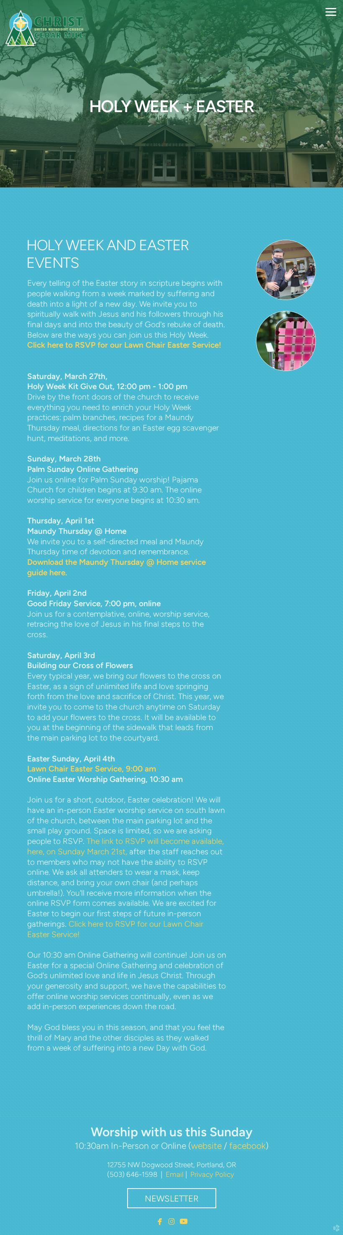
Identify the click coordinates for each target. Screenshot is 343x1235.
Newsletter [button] (172, 1199)
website (206, 1145)
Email (175, 1174)
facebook (247, 1145)
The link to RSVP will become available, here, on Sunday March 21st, (125, 846)
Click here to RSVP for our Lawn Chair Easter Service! (124, 345)
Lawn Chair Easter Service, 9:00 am (91, 769)
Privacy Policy (212, 1174)
